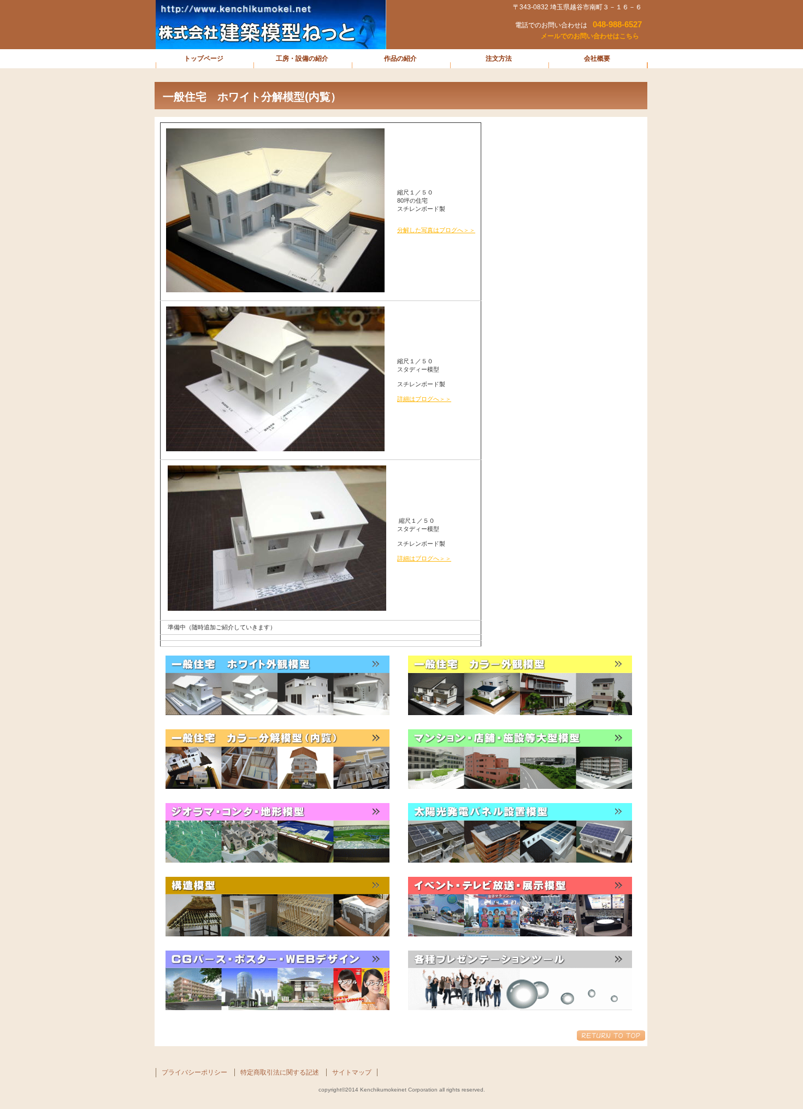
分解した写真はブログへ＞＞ (436, 230)
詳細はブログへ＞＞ (424, 399)
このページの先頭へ (611, 1035)
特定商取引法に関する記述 (279, 1072)
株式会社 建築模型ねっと (292, 24)
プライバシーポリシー (194, 1072)
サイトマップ (351, 1072)
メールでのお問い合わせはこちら (590, 36)
